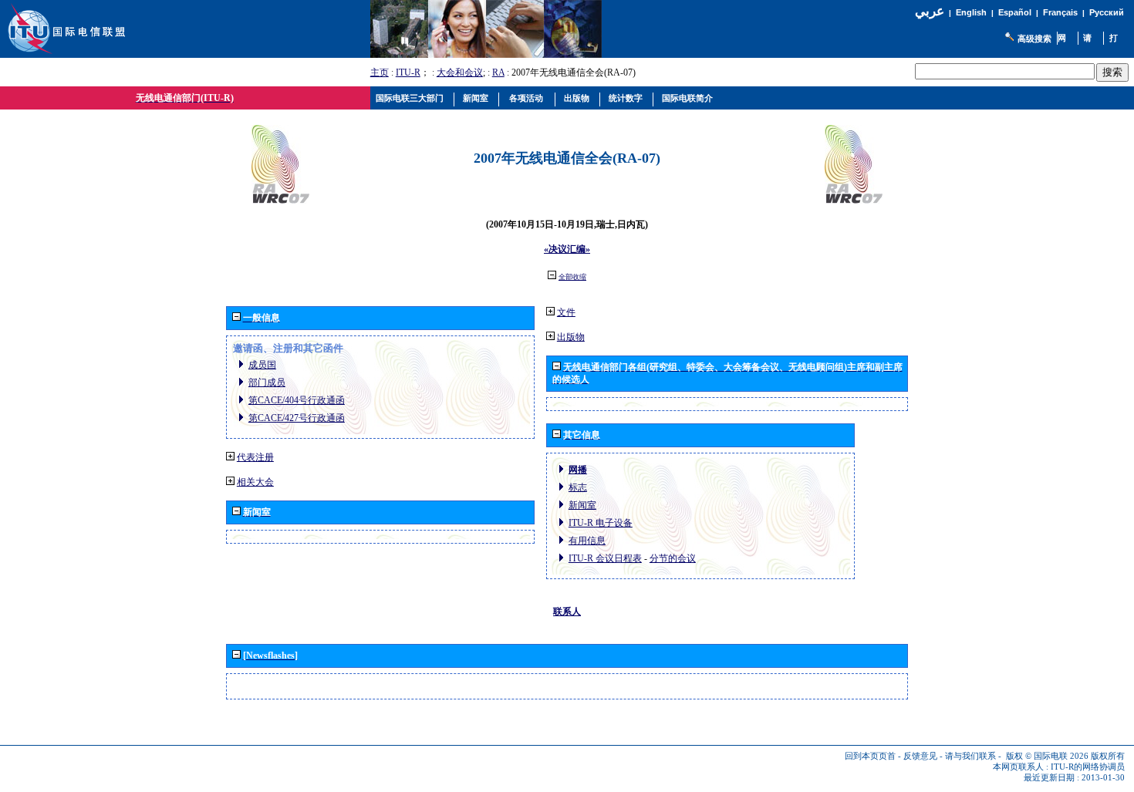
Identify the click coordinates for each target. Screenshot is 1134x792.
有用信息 (587, 540)
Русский (1106, 12)
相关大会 (255, 482)
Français (1060, 12)
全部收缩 (572, 277)
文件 (566, 312)
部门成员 (266, 382)
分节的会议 (673, 558)
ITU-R (408, 72)
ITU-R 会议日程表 (605, 558)
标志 (578, 487)
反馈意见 (920, 756)
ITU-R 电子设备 (601, 522)
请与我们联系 (970, 756)
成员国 (262, 364)
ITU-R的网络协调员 (1088, 767)
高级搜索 (1034, 38)
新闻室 (582, 505)
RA (498, 72)
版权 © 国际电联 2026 (1047, 756)
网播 (578, 469)
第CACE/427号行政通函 (296, 418)
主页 (379, 72)
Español (1014, 12)
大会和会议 (460, 72)
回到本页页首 (870, 756)
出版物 (571, 337)
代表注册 (255, 457)
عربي (929, 11)
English (971, 12)
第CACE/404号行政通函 (296, 400)
